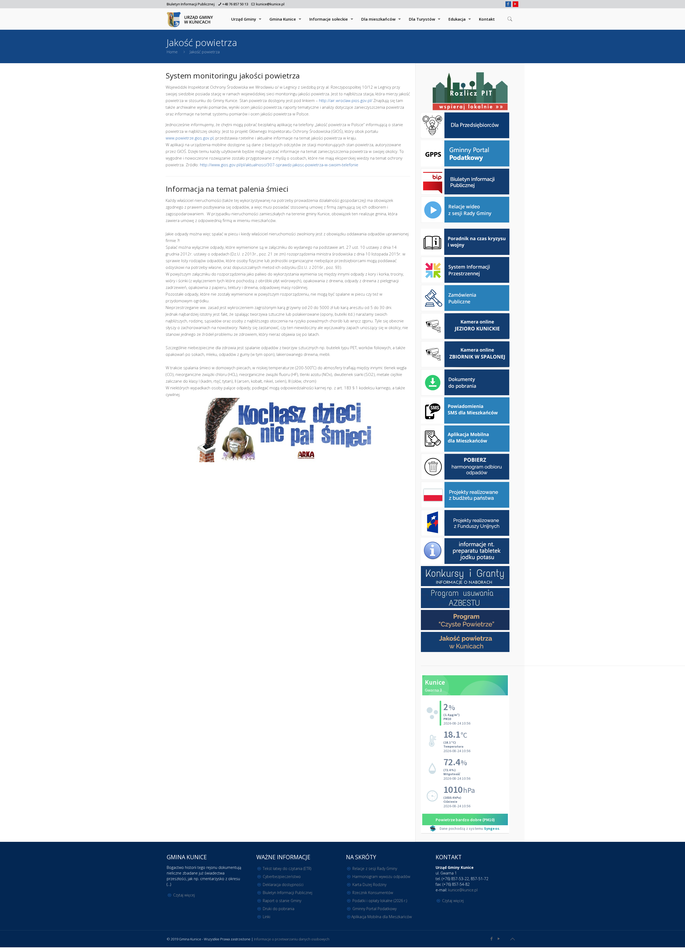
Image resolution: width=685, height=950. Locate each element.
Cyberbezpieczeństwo (282, 876)
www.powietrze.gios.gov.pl (190, 138)
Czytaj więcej (184, 895)
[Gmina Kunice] (191, 19)
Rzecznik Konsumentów (372, 892)
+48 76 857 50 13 (235, 4)
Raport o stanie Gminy (282, 900)
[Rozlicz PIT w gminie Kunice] (470, 91)
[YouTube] (515, 3)
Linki (266, 916)
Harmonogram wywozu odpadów (381, 876)
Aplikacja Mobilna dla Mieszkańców (381, 916)
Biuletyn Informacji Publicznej (191, 4)
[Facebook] (508, 3)
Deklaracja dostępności (283, 884)
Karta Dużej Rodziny (369, 884)
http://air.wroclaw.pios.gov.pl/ (345, 100)
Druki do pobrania (278, 908)
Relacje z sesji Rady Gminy (374, 868)
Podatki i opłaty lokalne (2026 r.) (379, 900)
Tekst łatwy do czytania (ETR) (287, 868)
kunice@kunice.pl (270, 4)
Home (172, 51)
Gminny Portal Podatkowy (374, 908)
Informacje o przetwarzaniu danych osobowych (291, 939)
